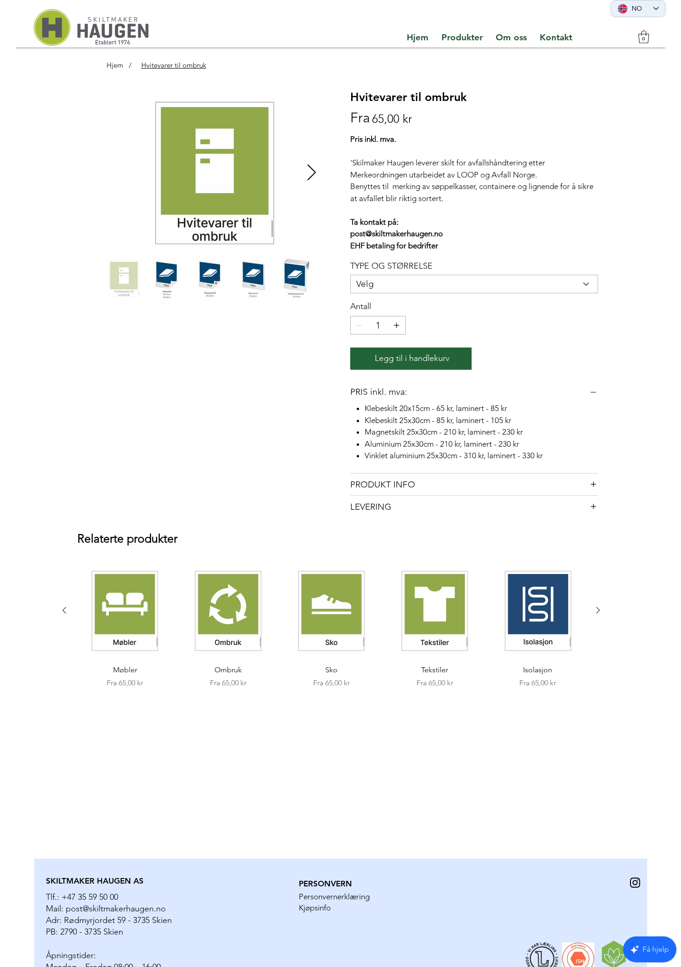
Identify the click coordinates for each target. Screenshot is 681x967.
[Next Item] (312, 173)
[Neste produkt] (598, 610)
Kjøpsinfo (315, 907)
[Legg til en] (396, 325)
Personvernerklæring (334, 896)
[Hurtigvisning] (125, 611)
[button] (462, 37)
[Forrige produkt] (64, 610)
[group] (331, 626)
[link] (643, 37)
